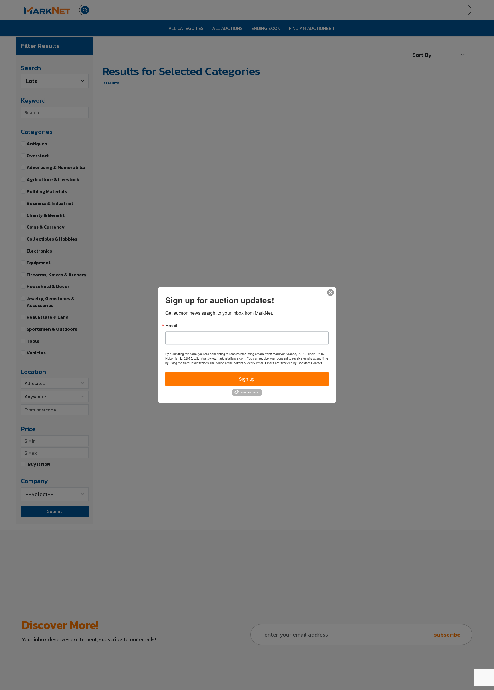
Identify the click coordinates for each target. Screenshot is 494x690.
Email (171, 325)
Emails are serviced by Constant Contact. (294, 362)
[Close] (330, 292)
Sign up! (247, 379)
